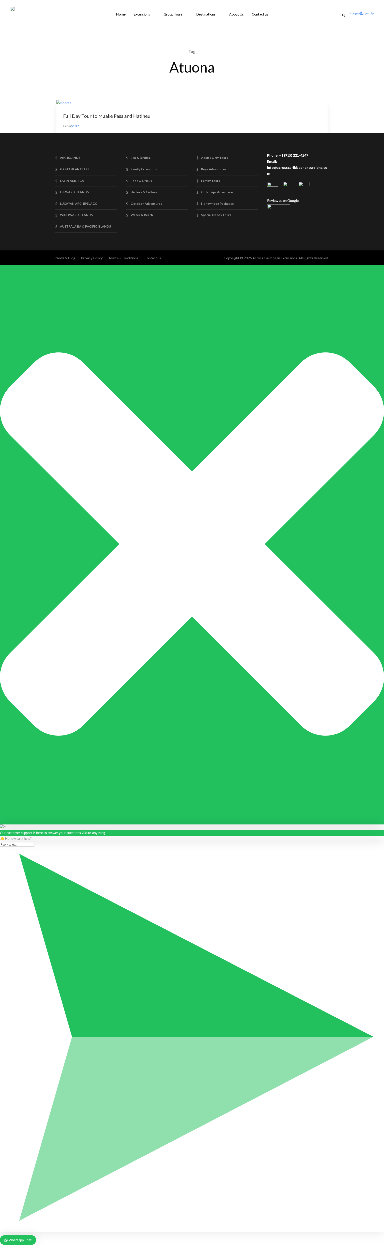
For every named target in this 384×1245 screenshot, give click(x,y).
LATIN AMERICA (72, 181)
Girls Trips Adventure (217, 192)
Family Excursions (144, 169)
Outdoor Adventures (146, 203)
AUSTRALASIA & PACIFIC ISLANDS (85, 226)
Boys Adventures (213, 169)
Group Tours (173, 14)
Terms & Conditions (123, 258)
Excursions (142, 14)
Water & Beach (142, 215)
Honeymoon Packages (217, 203)
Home (121, 14)
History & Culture (144, 192)
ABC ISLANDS (70, 157)
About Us (236, 14)
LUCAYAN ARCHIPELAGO (79, 203)
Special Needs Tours (216, 215)
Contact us (260, 14)
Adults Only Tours (214, 157)
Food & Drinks (141, 181)
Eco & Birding (140, 157)
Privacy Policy (92, 258)
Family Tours (210, 181)
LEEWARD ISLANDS (74, 192)
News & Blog (65, 258)
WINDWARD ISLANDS (76, 215)
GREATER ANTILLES (74, 169)
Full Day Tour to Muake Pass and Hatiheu (106, 116)
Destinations (206, 14)
